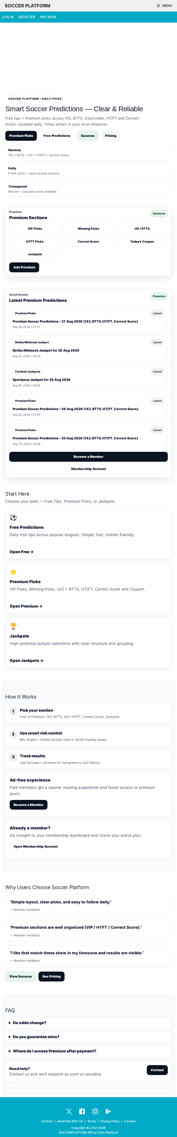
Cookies (130, 1121)
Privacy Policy (110, 1121)
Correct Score (88, 241)
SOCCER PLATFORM (27, 6)
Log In (8, 17)
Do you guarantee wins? (36, 1036)
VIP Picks (35, 228)
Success (87, 136)
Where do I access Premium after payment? (54, 1051)
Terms (91, 1121)
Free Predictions (57, 136)
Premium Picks (21, 136)
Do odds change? (29, 1022)
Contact (157, 1070)
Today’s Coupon (142, 241)
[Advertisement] (88, 58)
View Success (20, 976)
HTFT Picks (35, 241)
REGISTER (26, 17)
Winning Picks (88, 228)
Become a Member (88, 456)
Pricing (110, 136)
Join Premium (24, 267)
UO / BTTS (142, 228)
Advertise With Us (70, 1121)
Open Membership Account (36, 846)
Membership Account (88, 469)
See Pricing (51, 976)
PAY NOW (48, 17)
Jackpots (35, 254)
